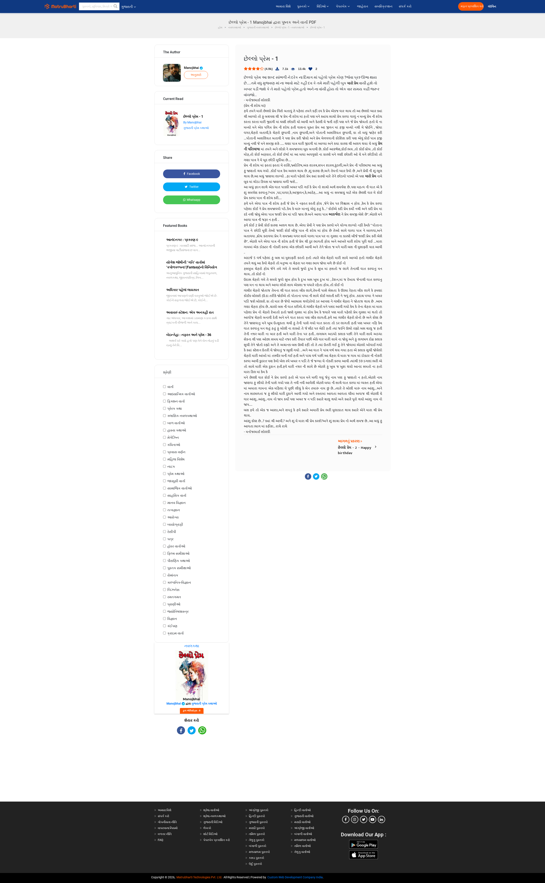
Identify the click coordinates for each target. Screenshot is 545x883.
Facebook (193, 173)
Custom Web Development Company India (295, 877)
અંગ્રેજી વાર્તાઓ (304, 828)
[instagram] (354, 819)
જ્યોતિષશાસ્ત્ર (178, 611)
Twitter (194, 186)
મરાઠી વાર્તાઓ (302, 822)
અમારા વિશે (283, 6)
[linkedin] (381, 819)
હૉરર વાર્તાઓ (176, 546)
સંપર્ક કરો (405, 6)
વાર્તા (170, 387)
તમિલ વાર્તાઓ (302, 846)
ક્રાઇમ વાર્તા (175, 633)
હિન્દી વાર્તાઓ (302, 810)
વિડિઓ (322, 6)
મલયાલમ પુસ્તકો (259, 852)
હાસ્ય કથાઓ (176, 430)
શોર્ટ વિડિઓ (210, 834)
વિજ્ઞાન (172, 619)
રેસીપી (171, 532)
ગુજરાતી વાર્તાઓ (304, 816)
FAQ (160, 840)
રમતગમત (174, 597)
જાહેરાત (362, 6)
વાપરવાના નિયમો (168, 828)
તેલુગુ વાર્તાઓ (302, 852)
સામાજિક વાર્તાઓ (179, 488)
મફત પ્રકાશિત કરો (472, 6)
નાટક (171, 467)
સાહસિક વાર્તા (176, 496)
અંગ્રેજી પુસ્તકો (258, 810)
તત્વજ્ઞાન (173, 510)
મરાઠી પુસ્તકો (257, 828)
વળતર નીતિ (165, 834)
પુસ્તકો (302, 6)
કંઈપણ (172, 626)
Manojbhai (192, 68)
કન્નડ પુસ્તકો (256, 858)
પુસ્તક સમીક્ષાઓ (179, 568)
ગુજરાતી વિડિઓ (212, 822)
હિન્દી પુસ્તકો (257, 816)
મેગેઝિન (173, 438)
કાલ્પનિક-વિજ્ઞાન (179, 582)
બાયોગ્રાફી (175, 525)
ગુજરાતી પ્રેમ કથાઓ (196, 128)
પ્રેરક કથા (174, 409)
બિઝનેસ (173, 590)
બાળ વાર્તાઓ (176, 423)
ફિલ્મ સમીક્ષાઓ (178, 554)
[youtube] (372, 819)
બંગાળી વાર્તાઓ (303, 834)
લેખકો (207, 828)
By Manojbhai (192, 122)
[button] (115, 6)
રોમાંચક (172, 575)
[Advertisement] (191, 772)
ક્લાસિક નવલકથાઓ (182, 416)
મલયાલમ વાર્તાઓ (305, 840)
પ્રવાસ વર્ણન (176, 452)
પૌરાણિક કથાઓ (178, 561)
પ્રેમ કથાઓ (175, 474)
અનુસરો (196, 75)
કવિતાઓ (173, 445)
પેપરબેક (342, 6)
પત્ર (170, 539)
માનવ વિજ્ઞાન (176, 503)
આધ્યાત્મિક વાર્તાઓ (181, 394)
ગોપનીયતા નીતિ (167, 822)
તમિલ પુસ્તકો (257, 834)
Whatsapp (193, 199)
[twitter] (363, 819)
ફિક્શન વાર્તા (176, 401)
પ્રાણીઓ (173, 604)
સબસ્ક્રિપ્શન (383, 6)
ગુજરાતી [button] (127, 7)
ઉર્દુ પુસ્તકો (255, 864)
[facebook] (345, 819)
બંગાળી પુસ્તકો (257, 846)
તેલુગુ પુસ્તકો (256, 840)
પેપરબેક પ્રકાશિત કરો (216, 840)
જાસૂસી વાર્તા (176, 481)
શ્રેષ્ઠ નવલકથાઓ (214, 816)
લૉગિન (492, 6)
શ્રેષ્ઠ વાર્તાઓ (211, 810)
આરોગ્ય (173, 517)
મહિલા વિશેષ (176, 459)
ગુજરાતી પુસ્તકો (258, 822)
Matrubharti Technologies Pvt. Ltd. (200, 877)
